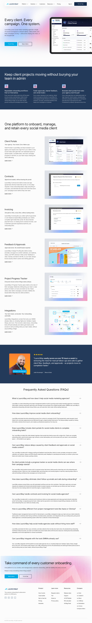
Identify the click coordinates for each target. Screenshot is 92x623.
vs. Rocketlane (80, 603)
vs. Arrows (79, 606)
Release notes (67, 593)
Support (66, 595)
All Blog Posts (67, 603)
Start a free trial (42, 598)
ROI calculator (67, 601)
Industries (40, 603)
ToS (52, 595)
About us (53, 598)
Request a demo (55, 593)
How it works (41, 593)
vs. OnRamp (80, 601)
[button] (25, 4)
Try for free (80, 4)
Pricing (59, 4)
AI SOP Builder (67, 598)
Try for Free (11, 44)
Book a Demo (25, 44)
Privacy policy (55, 601)
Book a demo (11, 576)
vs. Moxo (79, 598)
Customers (42, 4)
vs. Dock (79, 593)
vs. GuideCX (80, 595)
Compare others (81, 608)
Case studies (41, 595)
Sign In (70, 4)
